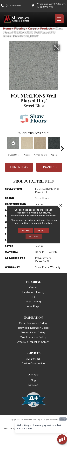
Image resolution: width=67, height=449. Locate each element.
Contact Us (19, 167)
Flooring (19, 28)
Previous (4, 143)
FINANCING (49, 167)
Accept (26, 231)
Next (62, 143)
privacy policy (35, 220)
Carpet (33, 28)
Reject (41, 231)
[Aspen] (53, 143)
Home (7, 28)
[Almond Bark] (40, 143)
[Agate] (27, 143)
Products (46, 28)
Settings (33, 236)
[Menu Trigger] (59, 18)
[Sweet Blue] (13, 143)
